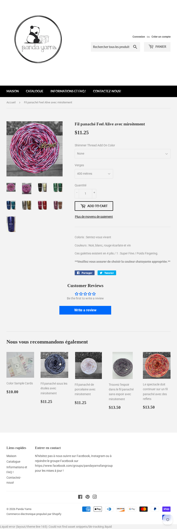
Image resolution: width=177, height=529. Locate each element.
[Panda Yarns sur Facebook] (80, 497)
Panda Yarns (24, 509)
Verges (79, 165)
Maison (12, 91)
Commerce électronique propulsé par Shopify (33, 514)
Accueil (11, 102)
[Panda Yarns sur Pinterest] (87, 497)
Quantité (80, 185)
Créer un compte (161, 36)
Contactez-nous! (107, 91)
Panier (160, 46)
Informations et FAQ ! (68, 91)
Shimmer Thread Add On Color (95, 145)
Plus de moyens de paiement (94, 216)
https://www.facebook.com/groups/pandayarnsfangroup (74, 465)
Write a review (85, 310)
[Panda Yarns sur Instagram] (95, 497)
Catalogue (34, 91)
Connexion (139, 36)
